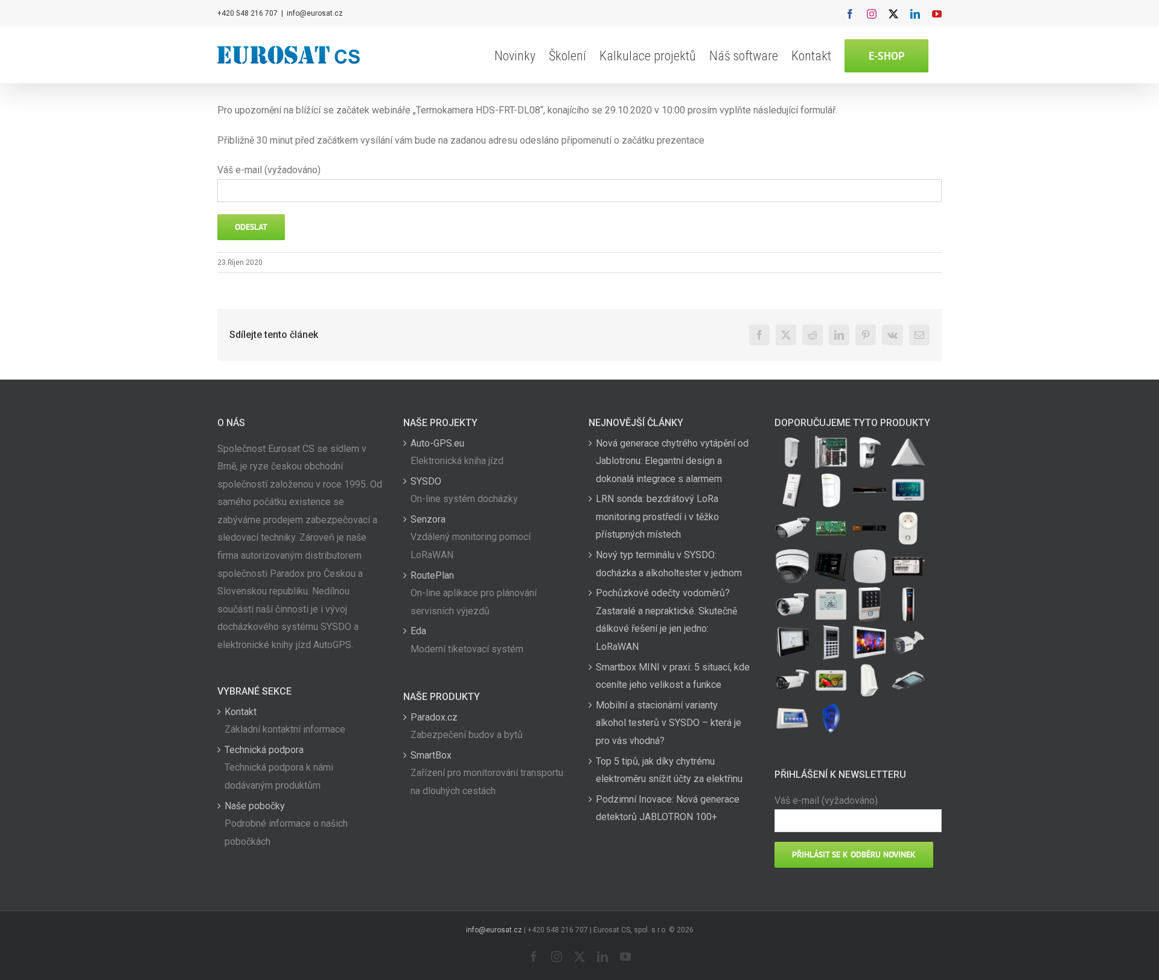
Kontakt (241, 712)
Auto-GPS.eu (437, 443)
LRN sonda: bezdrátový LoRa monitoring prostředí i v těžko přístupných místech (657, 516)
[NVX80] (792, 452)
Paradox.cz (434, 717)
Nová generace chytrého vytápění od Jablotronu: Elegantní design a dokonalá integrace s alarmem (672, 461)
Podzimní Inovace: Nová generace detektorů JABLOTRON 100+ (667, 808)
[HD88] (870, 452)
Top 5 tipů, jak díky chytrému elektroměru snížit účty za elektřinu (669, 770)
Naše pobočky (255, 806)
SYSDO (425, 481)
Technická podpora (264, 750)
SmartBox (431, 755)
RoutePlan (432, 575)
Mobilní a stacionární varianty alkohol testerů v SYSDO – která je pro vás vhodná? (668, 722)
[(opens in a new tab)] (908, 452)
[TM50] (831, 680)
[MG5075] (831, 452)
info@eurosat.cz (315, 13)
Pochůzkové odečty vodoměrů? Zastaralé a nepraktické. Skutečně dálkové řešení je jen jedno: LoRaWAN (666, 619)
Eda (418, 631)
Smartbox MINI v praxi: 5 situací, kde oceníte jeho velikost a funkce (673, 676)
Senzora (427, 519)
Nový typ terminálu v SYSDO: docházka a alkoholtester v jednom (669, 564)
